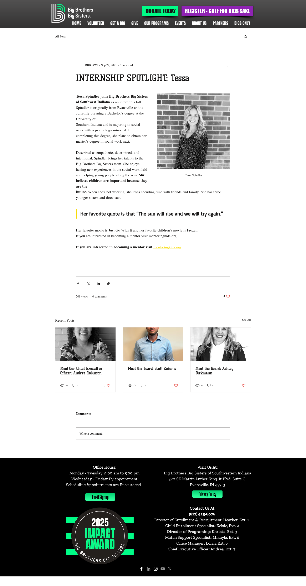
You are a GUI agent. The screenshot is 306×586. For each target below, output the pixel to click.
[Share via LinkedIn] (98, 283)
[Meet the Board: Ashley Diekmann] (220, 344)
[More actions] (227, 64)
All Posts (60, 36)
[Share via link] (109, 283)
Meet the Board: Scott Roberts (152, 368)
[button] (246, 36)
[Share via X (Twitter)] (88, 283)
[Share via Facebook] (78, 283)
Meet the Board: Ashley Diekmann (214, 370)
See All (246, 320)
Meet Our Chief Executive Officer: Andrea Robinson (81, 370)
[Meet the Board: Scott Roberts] (153, 344)
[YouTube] (162, 568)
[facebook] (141, 568)
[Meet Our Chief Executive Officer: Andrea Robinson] (85, 344)
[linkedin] (148, 568)
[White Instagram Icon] (155, 568)
